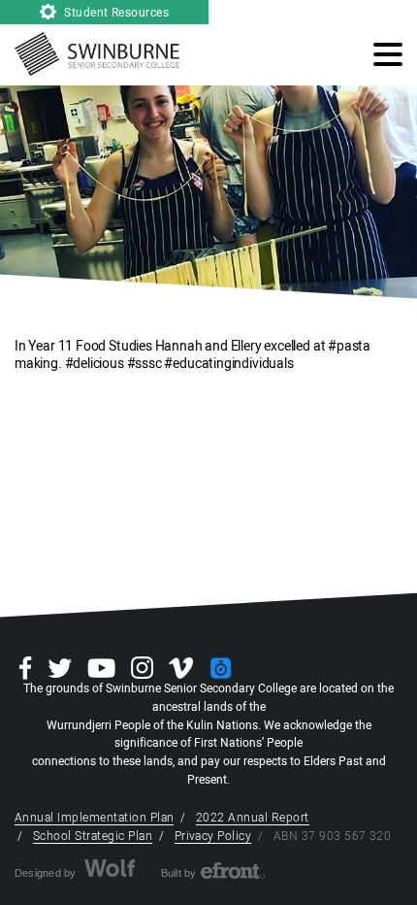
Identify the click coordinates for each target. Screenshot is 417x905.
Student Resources (115, 12)
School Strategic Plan (92, 836)
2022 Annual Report (252, 817)
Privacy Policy (213, 836)
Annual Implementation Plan (94, 817)
